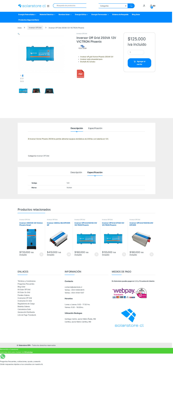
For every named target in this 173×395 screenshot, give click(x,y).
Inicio (20, 28)
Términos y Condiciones (27, 281)
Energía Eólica (80, 14)
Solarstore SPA (24, 345)
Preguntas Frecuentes (26, 284)
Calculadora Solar (24, 309)
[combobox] (69, 5)
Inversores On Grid (25, 301)
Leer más (69, 254)
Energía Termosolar (99, 14)
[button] (19, 34)
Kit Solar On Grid (24, 292)
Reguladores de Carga (26, 304)
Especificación (95, 128)
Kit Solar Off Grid (24, 289)
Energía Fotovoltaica (26, 14)
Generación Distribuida (26, 312)
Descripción (77, 128)
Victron (69, 188)
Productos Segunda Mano (28, 20)
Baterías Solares (24, 306)
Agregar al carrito (141, 62)
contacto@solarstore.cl (73, 287)
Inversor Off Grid (35, 28)
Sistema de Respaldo (120, 14)
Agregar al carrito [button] (40, 254)
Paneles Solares (24, 295)
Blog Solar (136, 14)
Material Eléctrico (46, 14)
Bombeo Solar (64, 14)
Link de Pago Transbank (27, 315)
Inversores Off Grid (25, 298)
